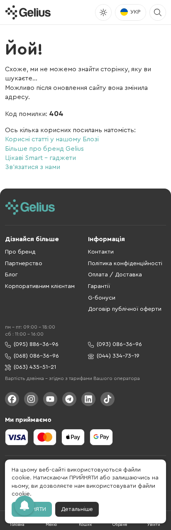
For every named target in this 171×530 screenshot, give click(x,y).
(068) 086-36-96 (36, 356)
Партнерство (23, 263)
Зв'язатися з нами (32, 167)
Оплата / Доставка (115, 275)
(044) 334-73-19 (118, 356)
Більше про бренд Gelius (44, 148)
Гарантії (99, 286)
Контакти (101, 252)
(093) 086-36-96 (119, 344)
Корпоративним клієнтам (40, 286)
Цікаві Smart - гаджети (40, 158)
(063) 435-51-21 (35, 367)
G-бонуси (101, 298)
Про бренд (20, 252)
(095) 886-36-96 (36, 344)
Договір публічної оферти (124, 309)
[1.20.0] (28, 12)
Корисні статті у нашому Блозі (52, 139)
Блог (11, 275)
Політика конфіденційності (125, 263)
